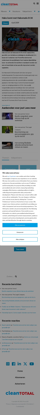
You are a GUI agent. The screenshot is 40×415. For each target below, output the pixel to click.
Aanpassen (20, 232)
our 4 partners (11, 176)
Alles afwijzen (20, 239)
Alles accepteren (20, 225)
